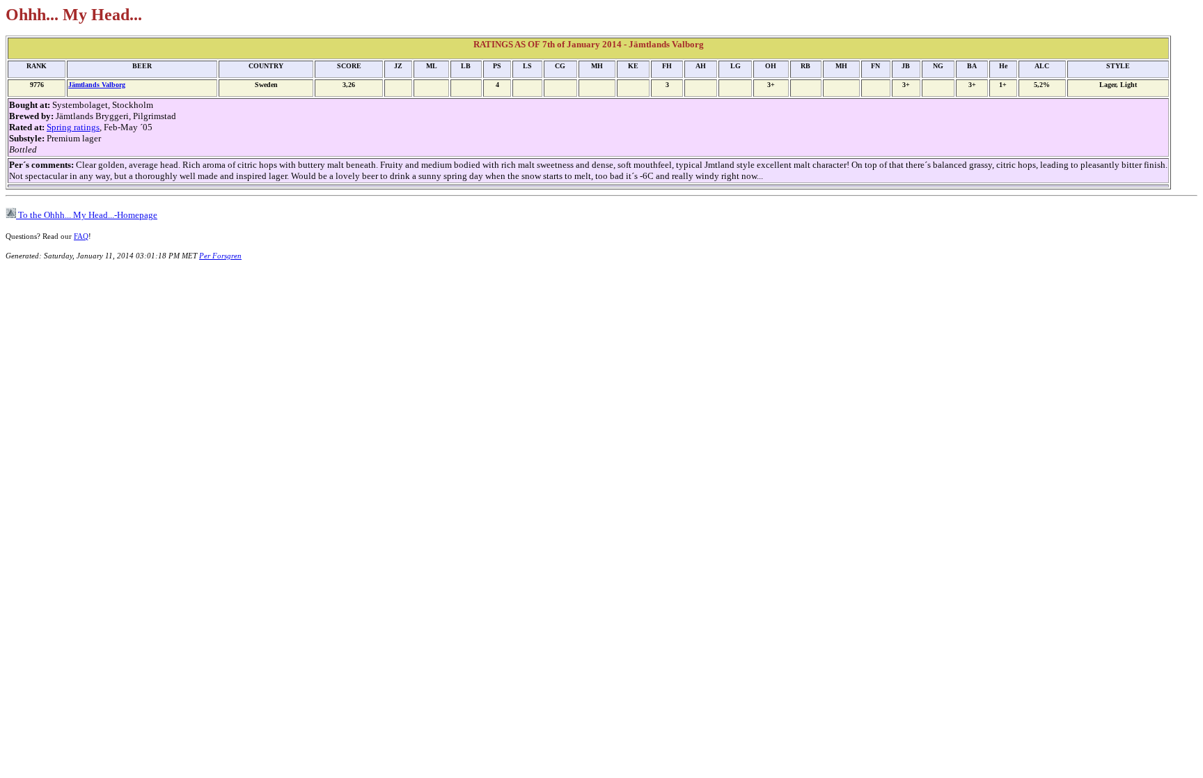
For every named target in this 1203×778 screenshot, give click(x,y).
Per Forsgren (220, 255)
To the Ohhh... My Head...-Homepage (86, 215)
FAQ (81, 236)
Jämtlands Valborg (96, 84)
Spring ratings (73, 127)
